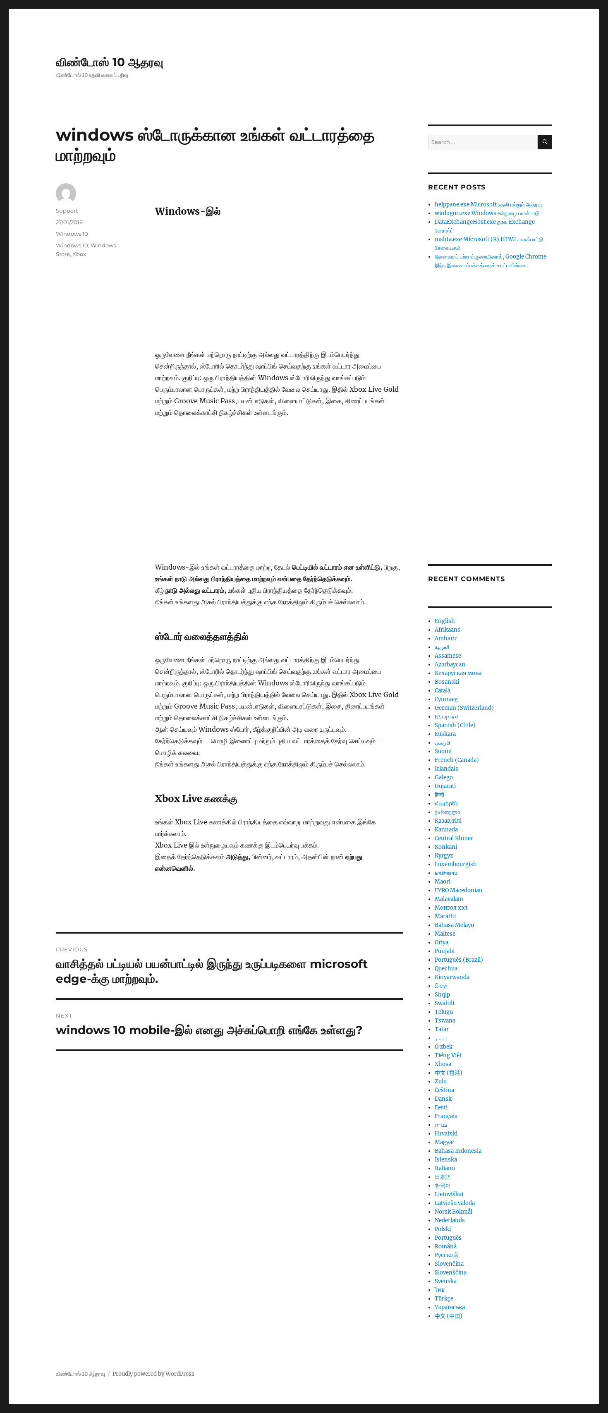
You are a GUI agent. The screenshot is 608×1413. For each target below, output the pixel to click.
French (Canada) (457, 760)
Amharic (446, 638)
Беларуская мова (458, 673)
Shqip (442, 994)
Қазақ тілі (448, 820)
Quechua (446, 968)
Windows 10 (72, 233)
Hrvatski (446, 1133)
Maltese (445, 933)
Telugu (444, 1011)
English (445, 621)
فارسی (442, 742)
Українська (450, 1307)
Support (67, 210)
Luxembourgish (456, 864)
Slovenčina (449, 1263)
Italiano (445, 1168)
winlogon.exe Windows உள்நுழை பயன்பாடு (487, 213)
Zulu (441, 1081)
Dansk (443, 1098)
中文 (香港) (448, 1072)
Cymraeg (446, 699)
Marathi (445, 916)
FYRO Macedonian (459, 890)
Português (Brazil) (459, 959)
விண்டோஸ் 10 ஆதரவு (109, 62)
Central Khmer (454, 838)
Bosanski (447, 681)
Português (448, 1237)
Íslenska (446, 1159)
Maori (442, 881)
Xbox (79, 254)
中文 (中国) (448, 1316)
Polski (443, 1229)
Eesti (441, 1107)
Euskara (445, 734)
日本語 (443, 1177)
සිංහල (441, 985)
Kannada (446, 829)
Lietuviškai (449, 1194)
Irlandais (446, 768)
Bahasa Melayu (454, 925)
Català (442, 690)
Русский (446, 1255)
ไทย (440, 1289)
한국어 (443, 1185)
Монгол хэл (451, 907)
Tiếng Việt (448, 1055)
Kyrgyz (444, 855)
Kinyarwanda (452, 977)
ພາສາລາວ (446, 873)
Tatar (442, 1029)
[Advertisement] (281, 287)
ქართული (447, 812)
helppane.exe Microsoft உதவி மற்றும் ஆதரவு (488, 204)
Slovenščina (451, 1272)
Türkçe (444, 1298)
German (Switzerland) (464, 707)
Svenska (446, 1281)
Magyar (445, 1142)
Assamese (448, 655)
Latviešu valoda (455, 1203)
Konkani (446, 846)
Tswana (445, 1020)
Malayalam (449, 899)
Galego (444, 777)
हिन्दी (439, 794)
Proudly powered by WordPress (153, 1373)
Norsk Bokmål (453, 1211)
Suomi (443, 751)
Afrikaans (447, 629)
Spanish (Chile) (455, 725)
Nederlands (450, 1220)
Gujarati (445, 786)
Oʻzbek (443, 1046)
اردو (441, 1038)
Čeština (444, 1090)
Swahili (444, 1003)
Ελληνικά (446, 716)
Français (446, 1116)
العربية (442, 647)
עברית (441, 1124)
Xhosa (443, 1064)
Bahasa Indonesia (458, 1150)
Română (446, 1246)
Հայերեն (447, 803)
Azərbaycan (450, 664)
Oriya (441, 942)
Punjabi (445, 951)
